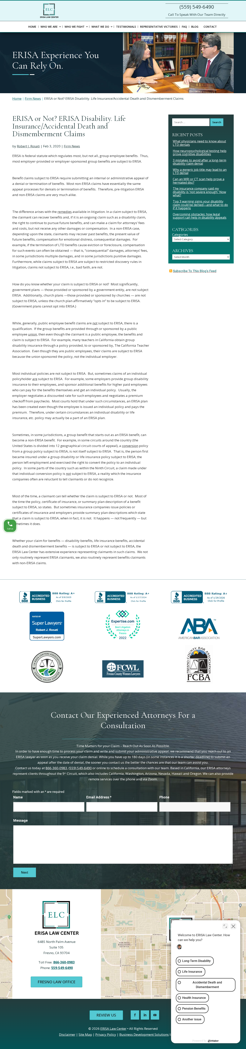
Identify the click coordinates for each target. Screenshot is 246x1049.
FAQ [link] (184, 26)
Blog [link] (194, 26)
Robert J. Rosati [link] (28, 146)
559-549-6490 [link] (62, 968)
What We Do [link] (100, 26)
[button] (135, 1015)
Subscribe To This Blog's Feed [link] (194, 271)
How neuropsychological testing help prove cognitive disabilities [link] (199, 152)
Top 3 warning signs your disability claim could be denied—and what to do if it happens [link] (200, 204)
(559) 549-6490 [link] (197, 6)
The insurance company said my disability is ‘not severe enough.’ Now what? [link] (199, 191)
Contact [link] (210, 26)
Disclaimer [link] (67, 1034)
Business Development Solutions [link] (144, 1034)
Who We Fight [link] (75, 26)
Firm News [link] (72, 146)
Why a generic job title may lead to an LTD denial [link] (200, 171)
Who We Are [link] (49, 26)
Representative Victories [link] (159, 26)
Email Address (98, 797)
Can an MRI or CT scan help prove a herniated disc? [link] (198, 181)
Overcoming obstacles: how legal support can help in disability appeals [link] (199, 216)
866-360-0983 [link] (56, 768)
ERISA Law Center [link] (113, 1028)
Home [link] (32, 26)
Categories (180, 235)
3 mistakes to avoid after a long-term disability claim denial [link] (199, 162)
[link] (49, 10)
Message (20, 820)
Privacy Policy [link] (105, 1034)
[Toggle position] (225, 926)
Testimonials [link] (126, 26)
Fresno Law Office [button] (56, 981)
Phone (164, 797)
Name (18, 797)
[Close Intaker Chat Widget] (233, 926)
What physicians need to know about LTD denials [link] (199, 143)
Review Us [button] (106, 1015)
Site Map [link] (85, 1034)
